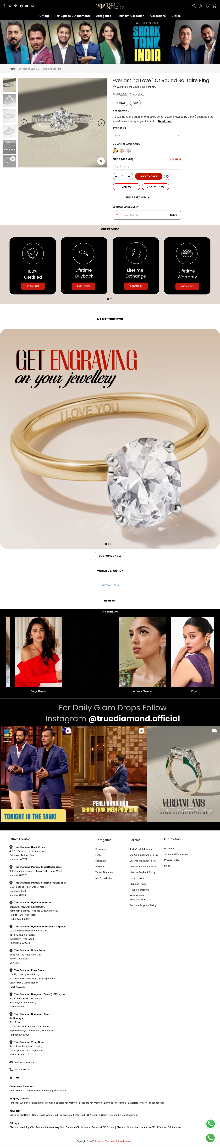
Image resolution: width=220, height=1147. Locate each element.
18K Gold (92, 1115)
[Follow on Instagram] (11, 1077)
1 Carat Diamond (108, 1115)
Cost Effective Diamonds (38, 1090)
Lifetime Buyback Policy (142, 872)
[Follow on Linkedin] (17, 1077)
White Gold (52, 1115)
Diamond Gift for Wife (169, 1127)
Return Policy (137, 878)
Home (12, 69)
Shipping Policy (138, 883)
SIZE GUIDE (175, 159)
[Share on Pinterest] (15, 6)
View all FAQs (110, 585)
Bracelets (100, 849)
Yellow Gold (66, 1115)
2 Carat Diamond (128, 1115)
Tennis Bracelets (104, 872)
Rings (98, 854)
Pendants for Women (41, 1102)
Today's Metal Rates (141, 849)
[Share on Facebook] (4, 6)
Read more (165, 121)
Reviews (120, 102)
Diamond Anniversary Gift (49, 1127)
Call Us (126, 186)
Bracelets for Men (137, 1102)
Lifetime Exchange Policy (143, 866)
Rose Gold (37, 1115)
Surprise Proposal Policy (143, 905)
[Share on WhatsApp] (32, 6)
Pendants (100, 860)
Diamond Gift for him (103, 1127)
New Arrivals (16, 1090)
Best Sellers (60, 1090)
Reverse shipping (139, 889)
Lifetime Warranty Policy (143, 860)
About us (169, 848)
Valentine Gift (148, 1127)
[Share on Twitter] (9, 6)
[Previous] (24, 122)
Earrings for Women (114, 1102)
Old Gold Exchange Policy (144, 854)
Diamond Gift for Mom (78, 1127)
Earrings (99, 866)
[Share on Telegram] (21, 6)
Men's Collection (104, 878)
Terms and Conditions (176, 854)
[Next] (101, 122)
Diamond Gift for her (127, 1127)
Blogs (167, 865)
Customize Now (110, 556)
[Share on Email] (26, 6)
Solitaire (25, 1115)
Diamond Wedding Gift (21, 1127)
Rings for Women (18, 1102)
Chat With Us (155, 186)
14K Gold (80, 1115)
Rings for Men (156, 1102)
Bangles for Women (66, 1102)
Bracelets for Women (90, 1102)
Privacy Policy (171, 859)
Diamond (14, 1115)
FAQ (135, 102)
